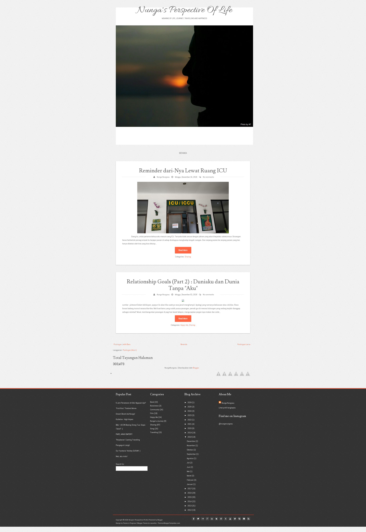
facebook (193, 518)
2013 (190, 505)
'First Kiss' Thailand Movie (126, 408)
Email (244, 518)
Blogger (196, 367)
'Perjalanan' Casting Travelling (128, 439)
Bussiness (154, 405)
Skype (239, 518)
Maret (189, 475)
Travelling (154, 432)
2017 (190, 488)
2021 (190, 424)
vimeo (234, 518)
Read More (183, 250)
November (191, 445)
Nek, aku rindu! (121, 456)
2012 (190, 510)
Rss (248, 518)
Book (152, 402)
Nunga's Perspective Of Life (184, 10)
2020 (190, 428)
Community (154, 409)
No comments (208, 177)
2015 (190, 497)
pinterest (221, 518)
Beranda (183, 152)
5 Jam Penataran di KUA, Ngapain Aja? (131, 403)
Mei (188, 471)
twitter (198, 518)
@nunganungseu (226, 423)
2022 (190, 419)
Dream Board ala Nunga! (125, 414)
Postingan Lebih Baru (122, 344)
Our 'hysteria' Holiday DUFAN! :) (128, 450)
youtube (230, 518)
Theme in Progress (129, 523)
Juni (188, 467)
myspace (216, 518)
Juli (188, 462)
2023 (190, 415)
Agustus (190, 458)
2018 (190, 437)
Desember (191, 441)
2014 (190, 501)
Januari (190, 484)
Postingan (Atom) (130, 350)
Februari (190, 480)
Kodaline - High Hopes (124, 419)
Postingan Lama (243, 344)
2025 (190, 406)
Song (152, 428)
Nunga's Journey (156, 421)
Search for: (120, 464)
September (191, 454)
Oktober (190, 449)
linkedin (212, 518)
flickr (202, 518)
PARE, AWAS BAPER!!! (124, 434)
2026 (190, 402)
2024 (190, 411)
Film (152, 413)
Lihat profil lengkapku (227, 407)
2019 (190, 432)
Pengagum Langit (123, 445)
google (207, 518)
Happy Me (184, 325)
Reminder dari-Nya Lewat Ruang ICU (183, 170)
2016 (190, 493)
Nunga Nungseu (163, 177)
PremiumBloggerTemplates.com (169, 523)
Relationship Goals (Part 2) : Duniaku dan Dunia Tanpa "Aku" (183, 285)
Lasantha (153, 523)
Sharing (188, 256)
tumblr (225, 518)
